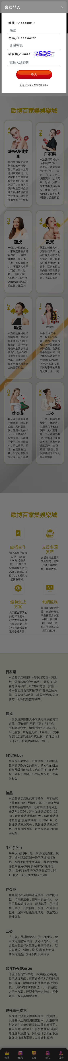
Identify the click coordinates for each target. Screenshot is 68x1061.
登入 (34, 74)
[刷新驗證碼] (44, 54)
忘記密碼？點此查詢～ (34, 85)
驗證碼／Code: (21, 54)
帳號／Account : (22, 22)
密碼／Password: (22, 38)
